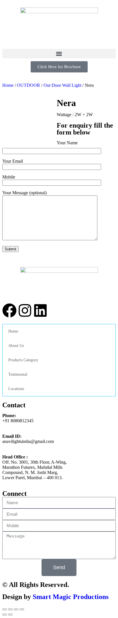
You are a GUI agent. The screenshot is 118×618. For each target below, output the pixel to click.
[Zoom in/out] (21, 609)
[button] (59, 53)
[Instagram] (25, 310)
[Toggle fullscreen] (16, 609)
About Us (16, 345)
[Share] (10, 609)
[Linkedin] (40, 310)
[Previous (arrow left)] (4, 614)
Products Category (23, 360)
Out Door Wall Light (62, 85)
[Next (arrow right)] (10, 614)
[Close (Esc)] (4, 609)
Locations (16, 389)
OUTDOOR (28, 85)
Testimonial (17, 374)
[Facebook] (9, 310)
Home (13, 331)
